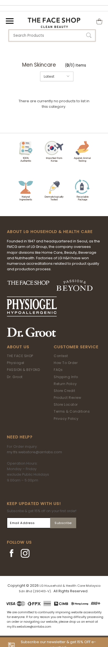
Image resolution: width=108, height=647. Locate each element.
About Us (18, 347)
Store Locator (66, 404)
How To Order (66, 362)
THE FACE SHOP (20, 355)
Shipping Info (66, 376)
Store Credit (64, 390)
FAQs (58, 369)
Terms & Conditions (72, 411)
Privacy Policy (66, 418)
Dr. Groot (15, 376)
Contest (61, 355)
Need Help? (19, 437)
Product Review (67, 397)
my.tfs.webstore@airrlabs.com (34, 452)
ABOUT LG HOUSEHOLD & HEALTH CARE (50, 231)
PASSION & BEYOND (23, 369)
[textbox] (52, 35)
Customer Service (76, 347)
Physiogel (15, 362)
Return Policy (65, 383)
